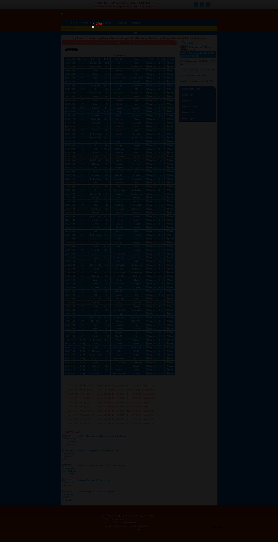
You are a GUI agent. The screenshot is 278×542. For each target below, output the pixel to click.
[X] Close (97, 23)
